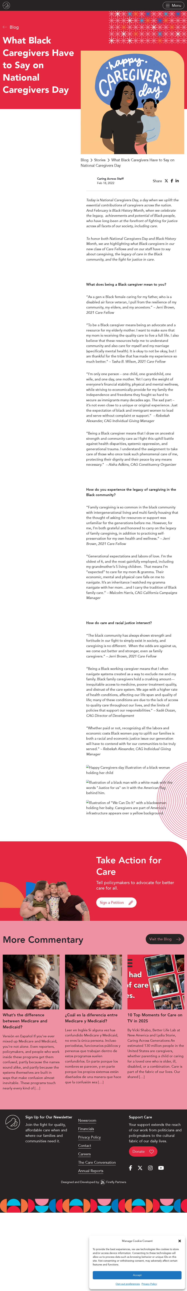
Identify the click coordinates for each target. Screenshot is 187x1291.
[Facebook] (130, 1168)
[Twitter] (140, 1168)
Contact (84, 1145)
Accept (137, 1275)
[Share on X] (166, 181)
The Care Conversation (97, 1162)
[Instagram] (150, 1168)
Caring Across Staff (110, 178)
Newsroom (87, 1120)
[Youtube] (161, 1168)
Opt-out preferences (128, 1283)
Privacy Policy (149, 1283)
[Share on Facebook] (172, 181)
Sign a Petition (112, 902)
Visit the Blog (161, 939)
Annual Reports (90, 1171)
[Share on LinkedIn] (177, 181)
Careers (84, 1154)
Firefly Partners (116, 1182)
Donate (139, 1151)
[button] (180, 1241)
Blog (13, 27)
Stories (100, 160)
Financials (86, 1129)
